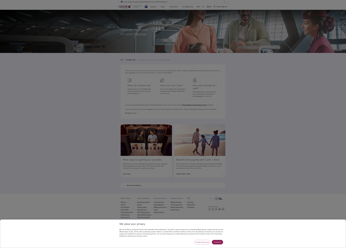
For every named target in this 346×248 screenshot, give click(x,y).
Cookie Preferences (202, 242)
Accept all (217, 242)
